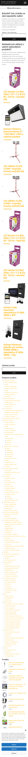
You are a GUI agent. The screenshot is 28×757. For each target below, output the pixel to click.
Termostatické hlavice (10, 582)
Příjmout (14, 744)
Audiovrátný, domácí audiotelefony (13, 410)
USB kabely (9, 456)
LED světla (7, 480)
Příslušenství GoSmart (10, 644)
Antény (7, 384)
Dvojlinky (7, 460)
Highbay (9, 496)
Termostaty (8, 584)
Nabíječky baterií (9, 528)
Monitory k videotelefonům (11, 642)
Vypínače (9, 442)
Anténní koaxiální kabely (11, 382)
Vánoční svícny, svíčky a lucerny (13, 620)
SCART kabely (10, 454)
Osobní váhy (8, 600)
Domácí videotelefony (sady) (12, 632)
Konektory (7, 466)
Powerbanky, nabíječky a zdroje (11, 520)
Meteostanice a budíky (9, 502)
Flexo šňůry (8, 544)
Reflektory (6, 552)
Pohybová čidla (9, 490)
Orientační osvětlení (10, 488)
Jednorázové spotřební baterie (12, 400)
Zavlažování (8, 592)
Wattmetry (7, 516)
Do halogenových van (10, 650)
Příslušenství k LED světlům (12, 492)
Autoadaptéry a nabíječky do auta (13, 522)
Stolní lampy (8, 474)
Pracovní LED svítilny (10, 574)
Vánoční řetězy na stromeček (12, 610)
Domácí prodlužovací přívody (12, 542)
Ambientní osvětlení (10, 478)
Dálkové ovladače (9, 556)
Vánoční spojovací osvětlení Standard (14, 618)
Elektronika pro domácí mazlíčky (12, 418)
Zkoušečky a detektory (10, 518)
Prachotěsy (9, 498)
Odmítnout (14, 749)
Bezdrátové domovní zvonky (12, 412)
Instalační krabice (9, 422)
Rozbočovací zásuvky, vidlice (12, 550)
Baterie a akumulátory (9, 398)
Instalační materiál (8, 420)
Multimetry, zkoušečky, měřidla (11, 512)
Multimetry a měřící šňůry (11, 514)
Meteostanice (8, 508)
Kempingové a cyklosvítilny (11, 568)
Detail (8, 102)
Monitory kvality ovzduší (11, 510)
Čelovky (7, 564)
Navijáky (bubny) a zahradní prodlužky (14, 546)
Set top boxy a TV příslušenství (11, 554)
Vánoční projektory (9, 608)
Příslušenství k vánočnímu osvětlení (14, 604)
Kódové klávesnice (9, 640)
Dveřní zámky (8, 634)
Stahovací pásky (9, 428)
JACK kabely (10, 452)
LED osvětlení (7, 476)
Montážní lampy (9, 570)
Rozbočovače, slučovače (11, 392)
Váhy (5, 594)
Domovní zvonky (8, 408)
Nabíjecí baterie (9, 402)
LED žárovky (8, 652)
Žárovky (5, 648)
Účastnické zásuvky (10, 394)
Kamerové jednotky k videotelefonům (14, 638)
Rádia (6, 390)
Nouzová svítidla (9, 486)
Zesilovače (7, 396)
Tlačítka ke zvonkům (10, 416)
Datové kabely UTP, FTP (11, 458)
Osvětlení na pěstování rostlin (12, 472)
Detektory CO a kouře (10, 580)
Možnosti (14, 753)
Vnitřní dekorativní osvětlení (12, 628)
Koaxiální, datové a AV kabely (11, 446)
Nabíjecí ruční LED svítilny (11, 572)
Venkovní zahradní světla (11, 500)
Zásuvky (9, 444)
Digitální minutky (9, 596)
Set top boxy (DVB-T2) (10, 560)
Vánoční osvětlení (8, 602)
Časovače (7, 538)
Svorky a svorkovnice (10, 430)
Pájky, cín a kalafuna (10, 424)
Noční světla (8, 470)
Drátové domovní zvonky (11, 414)
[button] (25, 730)
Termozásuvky (8, 588)
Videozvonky (8, 646)
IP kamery (7, 636)
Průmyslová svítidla (10, 494)
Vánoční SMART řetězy (10, 614)
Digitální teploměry (9, 506)
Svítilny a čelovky (8, 562)
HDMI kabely (10, 450)
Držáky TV (7, 558)
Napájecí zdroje (9, 530)
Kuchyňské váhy (9, 598)
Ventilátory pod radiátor (11, 590)
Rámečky (9, 440)
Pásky (6, 426)
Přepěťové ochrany (10, 548)
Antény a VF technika (9, 380)
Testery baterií (8, 406)
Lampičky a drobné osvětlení (11, 468)
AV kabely (7, 448)
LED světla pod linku (10, 482)
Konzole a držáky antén (11, 386)
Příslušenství (10, 438)
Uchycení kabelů (9, 432)
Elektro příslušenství (8, 2)
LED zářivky (8, 484)
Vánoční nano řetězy (10, 606)
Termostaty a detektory (9, 578)
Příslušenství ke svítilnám (11, 576)
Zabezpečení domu (8, 630)
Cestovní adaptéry (9, 540)
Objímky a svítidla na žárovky (12, 654)
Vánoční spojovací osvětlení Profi (13, 616)
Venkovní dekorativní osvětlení (12, 622)
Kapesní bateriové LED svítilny (12, 566)
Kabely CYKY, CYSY (10, 462)
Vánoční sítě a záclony (10, 612)
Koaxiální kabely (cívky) (10, 464)
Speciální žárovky (9, 656)
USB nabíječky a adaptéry (11, 534)
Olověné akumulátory (10, 404)
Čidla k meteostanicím (10, 504)
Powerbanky (8, 532)
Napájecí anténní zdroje (11, 388)
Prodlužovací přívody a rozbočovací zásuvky (14, 536)
